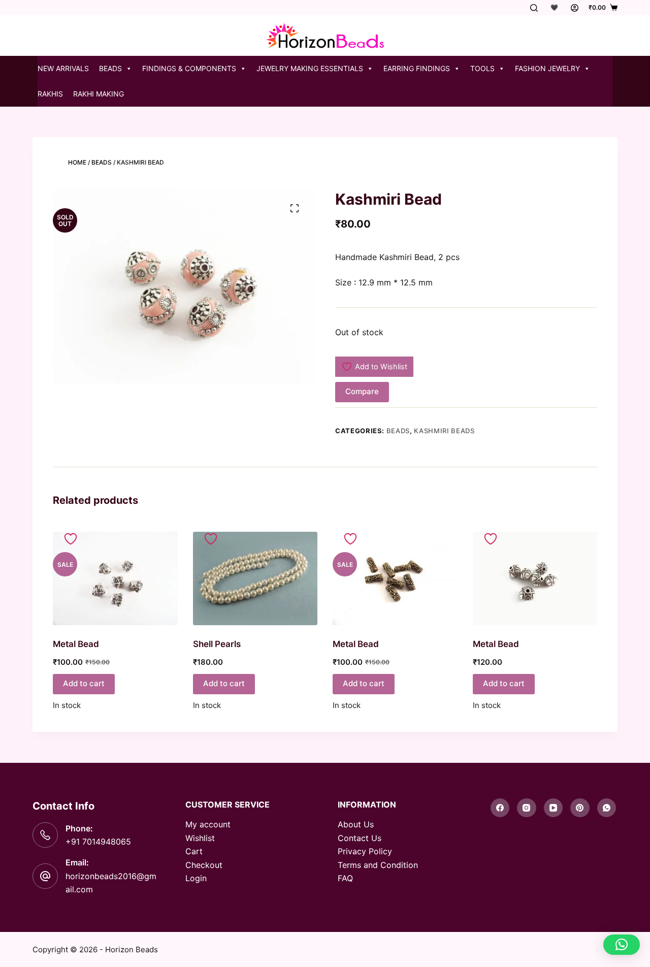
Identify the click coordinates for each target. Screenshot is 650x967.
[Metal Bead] (115, 578)
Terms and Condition (378, 865)
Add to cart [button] (84, 683)
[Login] (574, 8)
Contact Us (359, 838)
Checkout (203, 865)
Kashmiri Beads (444, 431)
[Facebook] (500, 808)
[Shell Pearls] (255, 578)
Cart (194, 851)
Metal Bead (76, 644)
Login (196, 878)
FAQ (345, 878)
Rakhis (50, 93)
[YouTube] (553, 808)
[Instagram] (526, 808)
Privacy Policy (365, 851)
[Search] (534, 8)
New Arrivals (63, 68)
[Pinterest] (580, 808)
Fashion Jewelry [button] (547, 68)
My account (208, 824)
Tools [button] (482, 68)
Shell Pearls (217, 644)
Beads (101, 162)
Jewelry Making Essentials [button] (309, 68)
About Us (356, 824)
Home (77, 162)
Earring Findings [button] (416, 68)
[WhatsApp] (606, 808)
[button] (621, 944)
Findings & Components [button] (189, 68)
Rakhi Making (98, 93)
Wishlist (200, 838)
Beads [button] (110, 68)
